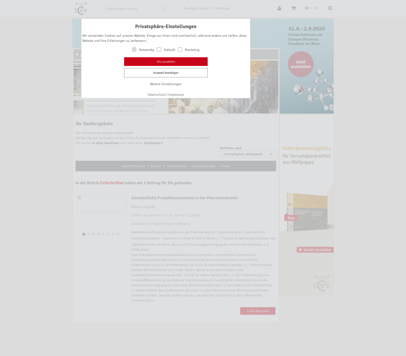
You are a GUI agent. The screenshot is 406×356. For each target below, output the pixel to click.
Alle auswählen (166, 61)
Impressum (176, 95)
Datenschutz (157, 95)
